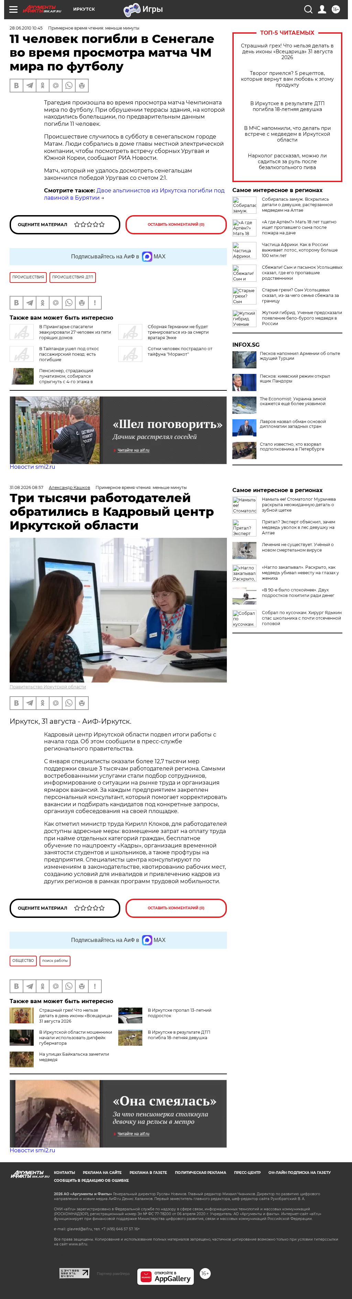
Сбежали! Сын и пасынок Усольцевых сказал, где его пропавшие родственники (302, 273)
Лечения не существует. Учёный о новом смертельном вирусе (298, 547)
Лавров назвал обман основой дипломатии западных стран (293, 424)
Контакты (64, 1172)
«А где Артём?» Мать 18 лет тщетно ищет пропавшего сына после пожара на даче (299, 227)
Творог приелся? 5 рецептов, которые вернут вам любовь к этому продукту (287, 79)
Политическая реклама (200, 1172)
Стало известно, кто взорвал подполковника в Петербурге (292, 447)
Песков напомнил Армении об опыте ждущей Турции (300, 356)
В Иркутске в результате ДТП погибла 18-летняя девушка (287, 106)
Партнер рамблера (113, 1274)
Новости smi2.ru (32, 467)
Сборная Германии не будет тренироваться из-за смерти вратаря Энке (178, 332)
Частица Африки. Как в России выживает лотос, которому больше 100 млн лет (300, 250)
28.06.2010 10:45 (26, 28)
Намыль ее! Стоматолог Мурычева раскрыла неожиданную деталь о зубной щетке (299, 505)
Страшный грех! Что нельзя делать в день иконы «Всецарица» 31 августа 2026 (287, 51)
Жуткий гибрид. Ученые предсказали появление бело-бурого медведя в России (302, 318)
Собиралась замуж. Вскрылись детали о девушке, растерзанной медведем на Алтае (297, 205)
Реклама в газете (148, 1172)
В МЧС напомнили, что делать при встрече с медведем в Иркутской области (287, 134)
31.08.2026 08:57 (26, 487)
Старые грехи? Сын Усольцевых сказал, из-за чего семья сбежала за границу (300, 295)
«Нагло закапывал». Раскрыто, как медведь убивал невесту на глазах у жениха (300, 573)
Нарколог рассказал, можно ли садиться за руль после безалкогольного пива (287, 161)
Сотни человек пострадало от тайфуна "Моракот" (180, 351)
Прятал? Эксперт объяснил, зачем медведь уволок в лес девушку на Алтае (298, 527)
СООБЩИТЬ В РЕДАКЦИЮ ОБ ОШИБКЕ (91, 1180)
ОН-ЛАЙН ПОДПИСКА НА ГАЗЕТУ (299, 1172)
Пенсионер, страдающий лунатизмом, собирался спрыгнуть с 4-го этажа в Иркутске (66, 379)
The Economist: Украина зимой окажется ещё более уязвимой (293, 401)
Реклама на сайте (102, 1172)
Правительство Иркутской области (48, 686)
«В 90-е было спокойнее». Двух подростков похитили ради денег (298, 592)
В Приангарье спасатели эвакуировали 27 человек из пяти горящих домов (75, 332)
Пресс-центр (247, 1172)
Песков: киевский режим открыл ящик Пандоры (295, 379)
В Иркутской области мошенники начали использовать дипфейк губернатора (75, 1038)
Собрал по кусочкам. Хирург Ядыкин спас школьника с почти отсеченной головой (302, 618)
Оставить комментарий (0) (176, 224)
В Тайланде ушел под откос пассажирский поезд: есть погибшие (69, 354)
